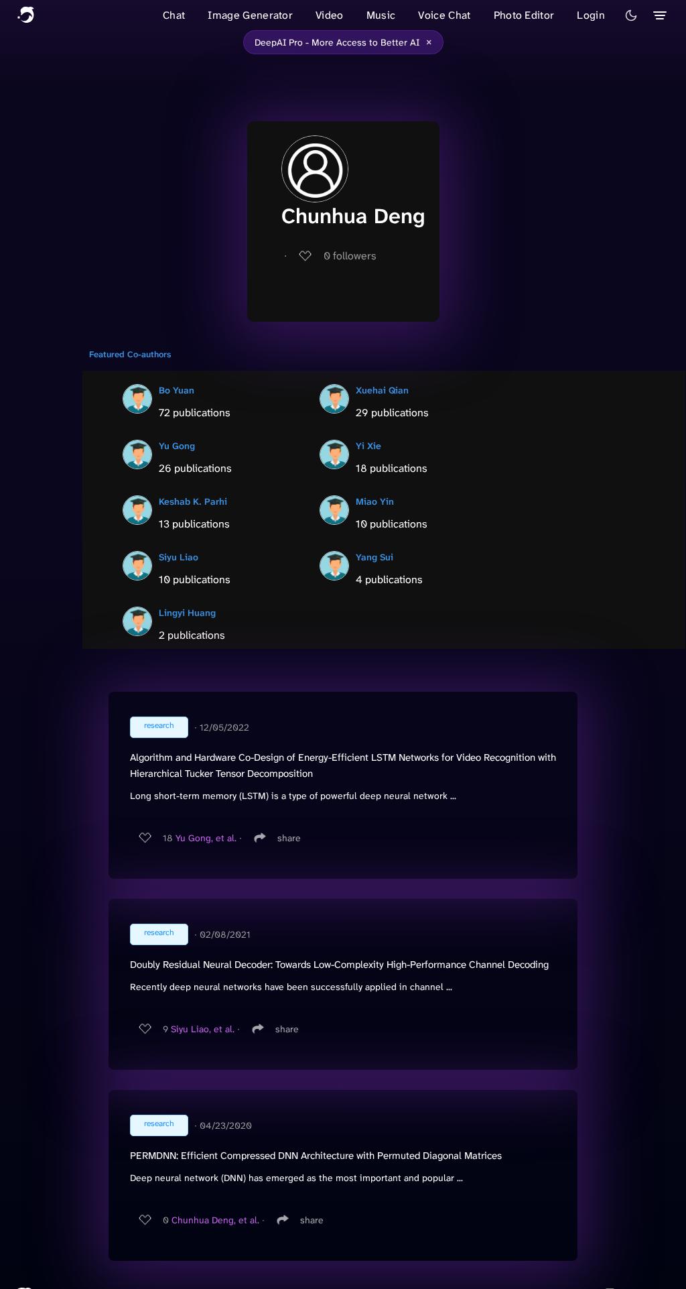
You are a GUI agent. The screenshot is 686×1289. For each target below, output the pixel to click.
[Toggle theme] (631, 15)
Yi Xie (368, 446)
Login (591, 15)
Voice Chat (444, 15)
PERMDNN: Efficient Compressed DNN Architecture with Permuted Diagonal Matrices (316, 1155)
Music (381, 15)
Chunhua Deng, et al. (215, 1220)
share (289, 838)
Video (330, 15)
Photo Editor (524, 15)
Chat (174, 15)
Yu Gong (177, 446)
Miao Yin (375, 501)
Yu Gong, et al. (206, 838)
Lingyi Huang (187, 613)
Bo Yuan (176, 390)
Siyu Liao (178, 557)
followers (350, 256)
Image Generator (250, 15)
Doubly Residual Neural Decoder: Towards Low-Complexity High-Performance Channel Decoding (339, 964)
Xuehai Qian (382, 390)
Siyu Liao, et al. (202, 1029)
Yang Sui (374, 557)
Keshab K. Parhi (193, 501)
